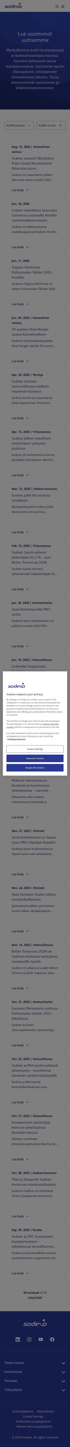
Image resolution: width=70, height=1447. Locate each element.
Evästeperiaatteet (16, 739)
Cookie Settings (35, 749)
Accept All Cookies (35, 767)
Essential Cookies (35, 758)
